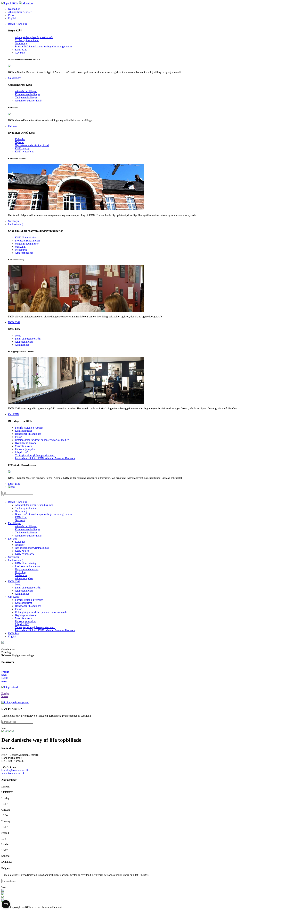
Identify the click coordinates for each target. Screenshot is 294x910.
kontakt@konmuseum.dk (14, 770)
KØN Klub (21, 517)
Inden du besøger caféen (28, 587)
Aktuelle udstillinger (26, 526)
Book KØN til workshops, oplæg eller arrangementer (43, 514)
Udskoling (20, 572)
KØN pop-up (22, 550)
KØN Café (14, 581)
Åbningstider (22, 593)
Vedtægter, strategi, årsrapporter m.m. (35, 627)
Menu (18, 584)
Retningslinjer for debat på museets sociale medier (42, 612)
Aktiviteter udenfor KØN (28, 535)
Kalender (20, 541)
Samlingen (14, 557)
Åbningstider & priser (19, 12)
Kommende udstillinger (27, 529)
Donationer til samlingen (28, 605)
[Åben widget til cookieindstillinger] (6, 904)
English (12, 18)
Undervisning (15, 560)
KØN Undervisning (25, 563)
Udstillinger (14, 523)
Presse (11, 15)
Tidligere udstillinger (26, 532)
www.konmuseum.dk (12, 773)
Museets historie (23, 618)
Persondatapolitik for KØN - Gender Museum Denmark (45, 630)
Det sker (12, 538)
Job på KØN (22, 624)
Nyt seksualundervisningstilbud (32, 547)
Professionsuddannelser (27, 566)
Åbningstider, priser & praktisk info (34, 505)
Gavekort (20, 520)
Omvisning (21, 511)
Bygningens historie (25, 615)
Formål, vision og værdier (29, 599)
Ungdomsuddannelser (26, 569)
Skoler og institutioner (27, 508)
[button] (147, 672)
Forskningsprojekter (25, 621)
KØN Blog (14, 633)
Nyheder (19, 544)
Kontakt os (14, 8)
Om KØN (13, 596)
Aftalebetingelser (24, 578)
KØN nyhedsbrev (24, 553)
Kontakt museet (23, 602)
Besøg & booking (17, 501)
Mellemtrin (21, 575)
